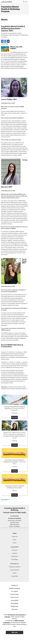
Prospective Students (14, 566)
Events (14, 542)
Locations (14, 553)
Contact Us (14, 536)
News (14, 539)
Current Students (14, 570)
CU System (14, 591)
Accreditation (14, 559)
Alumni (14, 573)
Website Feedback (14, 588)
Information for (14, 563)
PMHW (14, 533)
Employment (14, 556)
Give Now (14, 609)
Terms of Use (14, 597)
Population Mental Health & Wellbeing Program (10, 9)
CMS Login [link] (14, 632)
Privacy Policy (14, 594)
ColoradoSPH (14, 547)
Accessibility (14, 600)
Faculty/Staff (14, 576)
